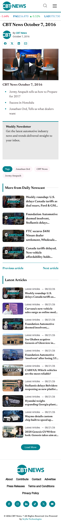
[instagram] (18, 504)
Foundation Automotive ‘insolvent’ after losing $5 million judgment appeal (40, 357)
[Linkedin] (19, 43)
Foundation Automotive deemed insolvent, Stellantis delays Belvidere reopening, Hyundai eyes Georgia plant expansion (42, 219)
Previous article (13, 268)
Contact (36, 479)
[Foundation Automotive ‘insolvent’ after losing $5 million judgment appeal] (13, 355)
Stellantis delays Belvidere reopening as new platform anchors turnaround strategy (41, 387)
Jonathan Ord (23, 169)
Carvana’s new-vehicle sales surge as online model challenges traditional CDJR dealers (41, 310)
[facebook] (9, 504)
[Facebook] (5, 43)
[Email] (25, 43)
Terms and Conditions (41, 486)
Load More (30, 447)
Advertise (50, 479)
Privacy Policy (30, 493)
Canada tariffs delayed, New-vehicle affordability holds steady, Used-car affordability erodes (41, 253)
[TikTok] (35, 504)
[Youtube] (52, 504)
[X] (12, 43)
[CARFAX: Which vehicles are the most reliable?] (13, 370)
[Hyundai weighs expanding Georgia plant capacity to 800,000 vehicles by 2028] (13, 401)
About (9, 479)
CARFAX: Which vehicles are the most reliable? (41, 372)
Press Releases (16, 486)
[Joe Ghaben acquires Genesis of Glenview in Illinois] (13, 339)
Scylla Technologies (32, 519)
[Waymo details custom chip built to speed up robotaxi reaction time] (13, 416)
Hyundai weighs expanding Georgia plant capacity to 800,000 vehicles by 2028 (40, 403)
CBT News (21, 33)
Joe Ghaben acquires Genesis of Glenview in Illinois (39, 341)
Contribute (22, 479)
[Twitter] (43, 504)
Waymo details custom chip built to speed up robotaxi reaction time (39, 418)
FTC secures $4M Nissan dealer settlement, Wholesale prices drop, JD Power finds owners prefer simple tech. (40, 236)
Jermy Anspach (13, 176)
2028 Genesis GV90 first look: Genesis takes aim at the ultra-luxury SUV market (40, 434)
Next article (50, 268)
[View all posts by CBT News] (8, 35)
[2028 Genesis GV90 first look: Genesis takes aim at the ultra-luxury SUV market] (13, 432)
